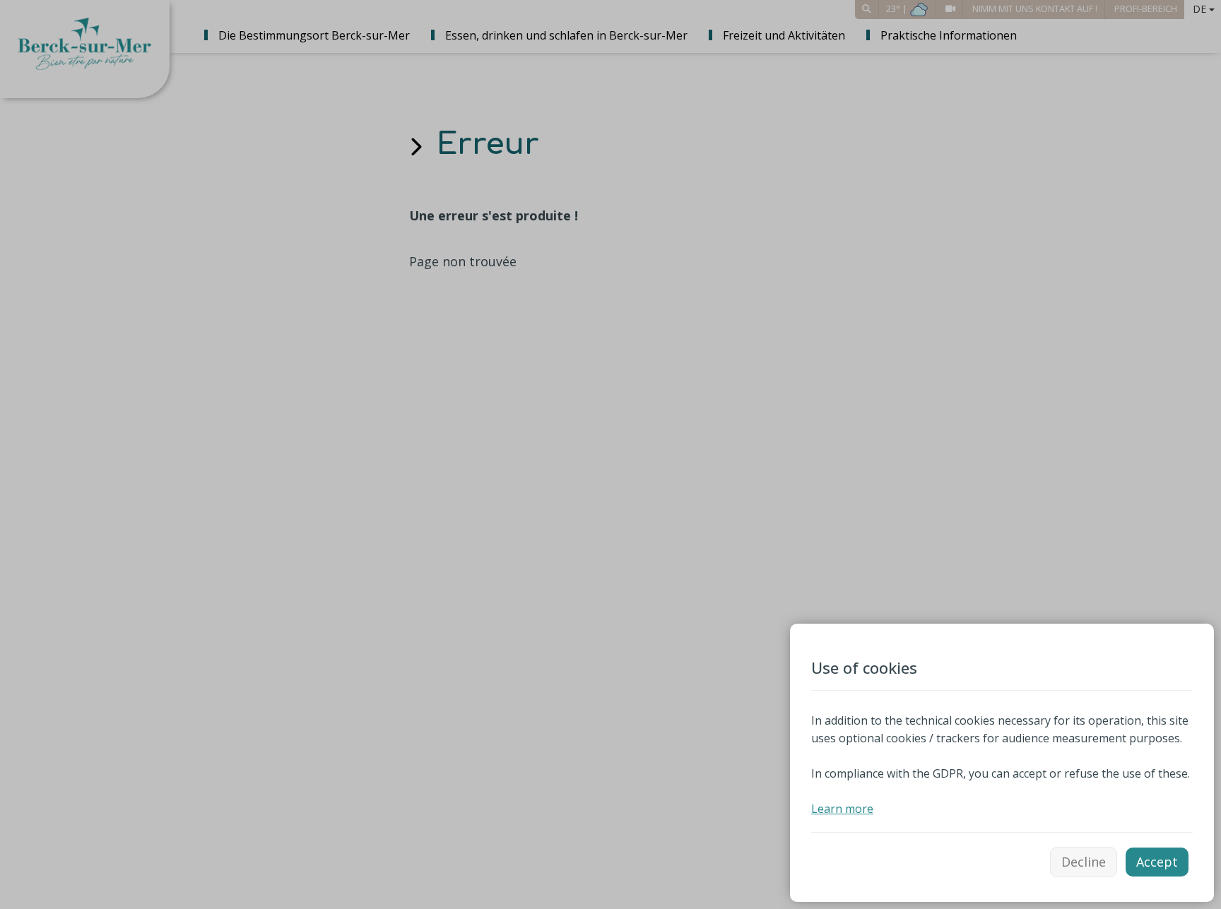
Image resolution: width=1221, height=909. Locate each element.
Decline (1083, 861)
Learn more (842, 808)
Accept (1157, 861)
